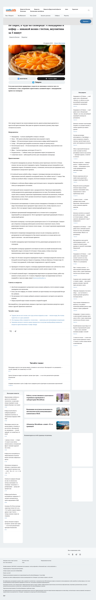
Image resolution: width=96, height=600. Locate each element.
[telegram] (15, 331)
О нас (23, 562)
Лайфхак (57, 15)
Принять (85, 21)
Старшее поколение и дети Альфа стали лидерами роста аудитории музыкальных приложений (35, 384)
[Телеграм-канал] (36, 82)
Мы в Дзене (33, 15)
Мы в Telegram (9, 15)
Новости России (25, 9)
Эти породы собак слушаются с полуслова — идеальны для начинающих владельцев (37, 320)
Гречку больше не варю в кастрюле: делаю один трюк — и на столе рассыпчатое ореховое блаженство (33, 377)
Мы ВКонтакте (22, 15)
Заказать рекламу (46, 15)
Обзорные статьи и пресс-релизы (10, 560)
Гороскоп (75, 9)
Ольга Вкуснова (59, 43)
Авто (66, 9)
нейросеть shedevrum (58, 74)
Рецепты (66, 15)
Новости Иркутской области (52, 9)
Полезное (23, 11)
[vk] (10, 331)
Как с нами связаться (7, 562)
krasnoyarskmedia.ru (39, 278)
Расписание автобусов (37, 11)
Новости (36, 9)
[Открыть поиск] (88, 10)
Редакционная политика (46, 560)
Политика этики (25, 560)
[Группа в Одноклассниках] (72, 554)
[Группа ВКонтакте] (22, 78)
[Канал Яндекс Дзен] (51, 78)
